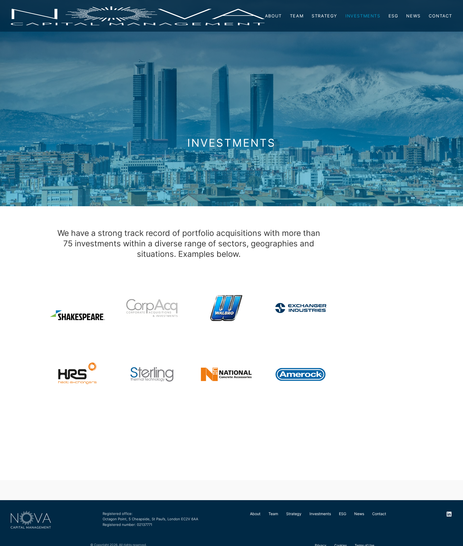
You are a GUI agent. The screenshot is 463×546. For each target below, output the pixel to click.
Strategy (324, 16)
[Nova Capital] (138, 15)
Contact (440, 16)
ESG (393, 16)
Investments (362, 16)
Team (297, 16)
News (413, 16)
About (273, 16)
